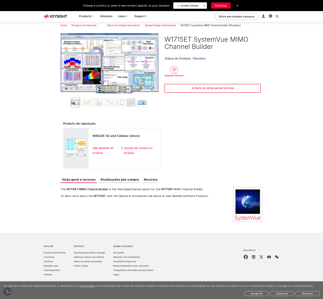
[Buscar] (277, 16)
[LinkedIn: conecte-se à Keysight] (253, 256)
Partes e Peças (81, 266)
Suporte (79, 246)
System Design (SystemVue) (160, 25)
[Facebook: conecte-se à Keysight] (245, 256)
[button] (264, 16)
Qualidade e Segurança (124, 261)
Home (64, 25)
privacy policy (87, 285)
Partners (48, 274)
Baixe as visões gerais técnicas (214, 88)
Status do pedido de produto (88, 261)
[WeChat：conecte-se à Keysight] (276, 256)
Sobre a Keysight (123, 246)
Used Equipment (52, 270)
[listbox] (109, 102)
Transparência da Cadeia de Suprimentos (133, 270)
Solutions (106, 16)
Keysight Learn (51, 266)
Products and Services (84, 25)
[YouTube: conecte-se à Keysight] (269, 256)
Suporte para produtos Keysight (89, 252)
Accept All (256, 293)
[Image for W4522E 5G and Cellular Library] (76, 148)
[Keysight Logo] (57, 16)
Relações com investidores (126, 257)
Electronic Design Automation (123, 25)
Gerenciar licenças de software (89, 257)
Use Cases (49, 257)
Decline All (282, 293)
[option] (75, 102)
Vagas (116, 274)
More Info (307, 293)
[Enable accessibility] (7, 292)
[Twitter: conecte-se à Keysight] (261, 256)
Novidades (118, 252)
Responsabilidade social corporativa (131, 266)
